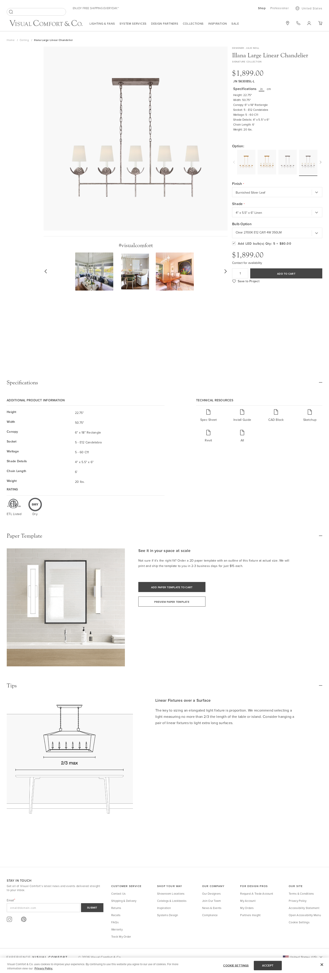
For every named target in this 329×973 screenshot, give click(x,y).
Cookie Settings (299, 922)
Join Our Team (211, 901)
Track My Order (121, 937)
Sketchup (310, 419)
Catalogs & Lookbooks (171, 901)
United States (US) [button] (303, 957)
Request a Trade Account (256, 894)
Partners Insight (250, 915)
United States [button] (312, 8)
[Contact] (298, 23)
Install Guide (242, 419)
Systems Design (167, 915)
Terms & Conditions (301, 894)
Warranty (117, 929)
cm (269, 89)
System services (133, 23)
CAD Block (276, 419)
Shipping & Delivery (124, 901)
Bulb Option (242, 224)
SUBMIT (92, 907)
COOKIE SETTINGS (236, 965)
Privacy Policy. (43, 968)
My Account (248, 901)
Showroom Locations (171, 894)
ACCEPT (268, 965)
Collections (193, 23)
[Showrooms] (288, 23)
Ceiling (25, 40)
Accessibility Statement (304, 908)
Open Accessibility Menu (305, 915)
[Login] (309, 23)
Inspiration (217, 23)
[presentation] (234, 162)
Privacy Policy (298, 901)
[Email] (55, 907)
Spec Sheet (208, 419)
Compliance (210, 915)
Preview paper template (171, 602)
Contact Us (118, 894)
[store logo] (46, 24)
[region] (164, 965)
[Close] (322, 965)
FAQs (115, 922)
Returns (116, 908)
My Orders (247, 908)
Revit (208, 440)
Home (11, 40)
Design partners (164, 23)
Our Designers (211, 894)
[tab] (164, 382)
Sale (235, 23)
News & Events (211, 908)
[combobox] (36, 12)
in (261, 89)
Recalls (116, 915)
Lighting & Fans (102, 23)
